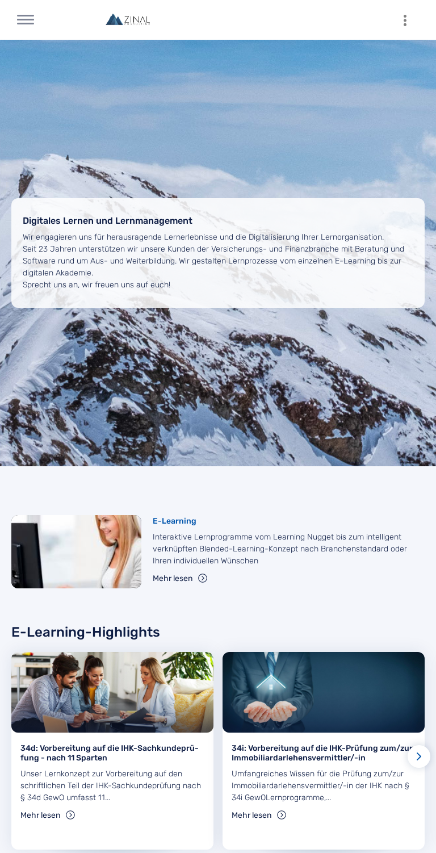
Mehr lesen (172, 578)
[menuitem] (410, 20)
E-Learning (174, 521)
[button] (419, 756)
